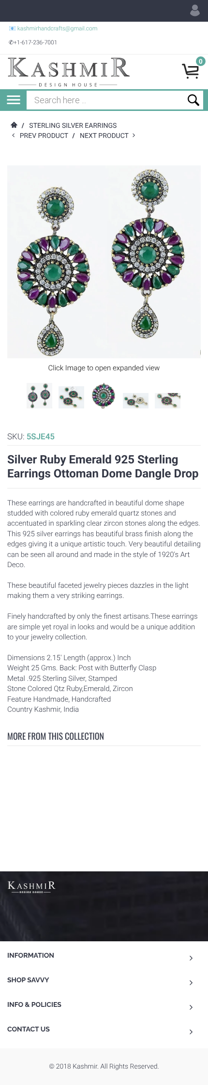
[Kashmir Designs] (31, 886)
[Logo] (68, 72)
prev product (46, 136)
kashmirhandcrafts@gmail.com (57, 28)
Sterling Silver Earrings (73, 126)
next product (106, 136)
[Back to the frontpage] (13, 126)
